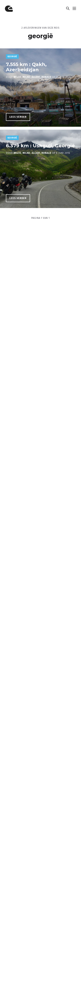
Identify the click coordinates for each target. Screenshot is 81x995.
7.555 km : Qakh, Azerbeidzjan (26, 67)
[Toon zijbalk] (74, 8)
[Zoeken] (67, 8)
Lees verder (19, 117)
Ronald (46, 77)
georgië (12, 56)
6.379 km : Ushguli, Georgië (40, 145)
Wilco (17, 77)
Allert (36, 77)
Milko (26, 77)
